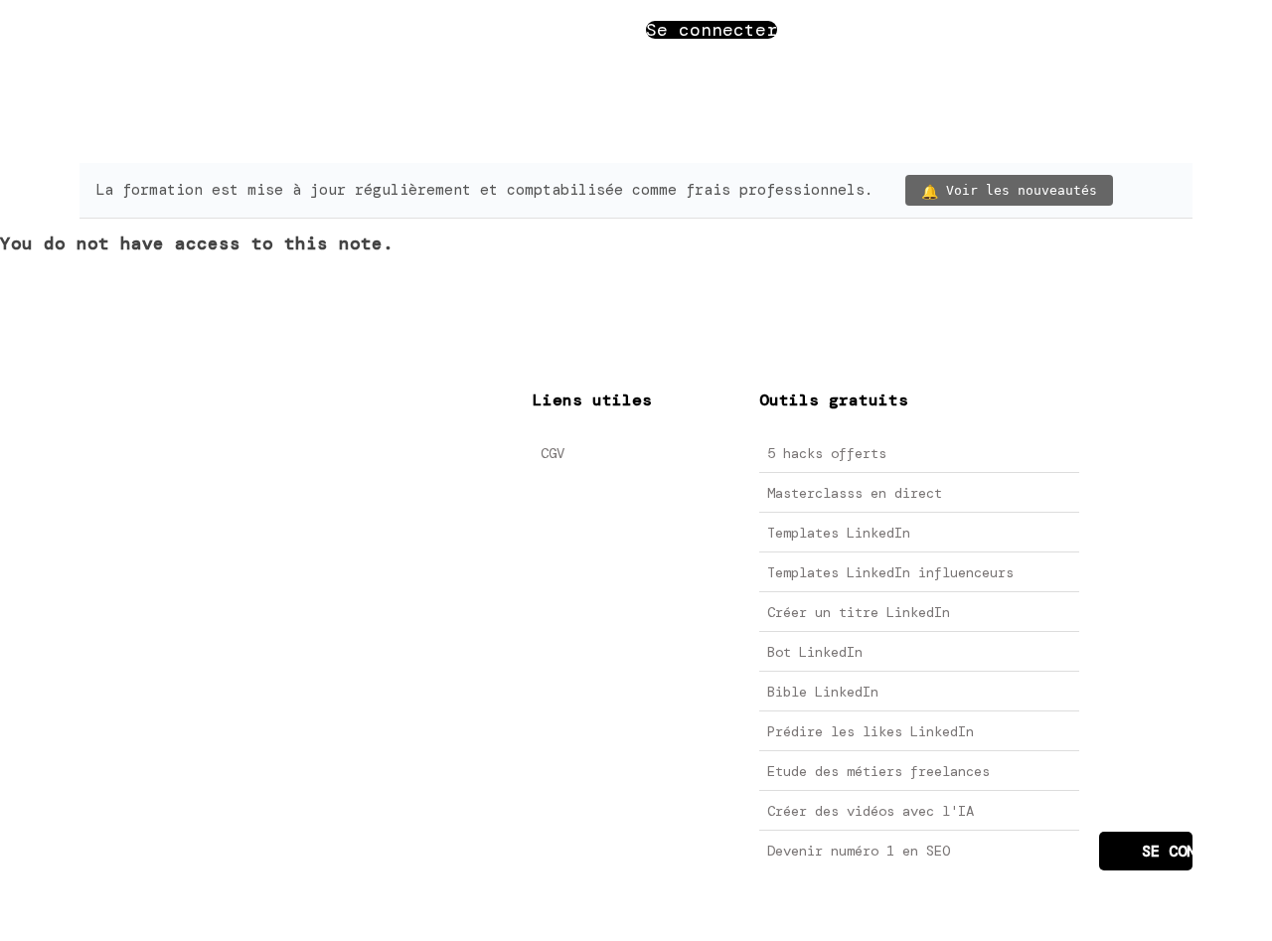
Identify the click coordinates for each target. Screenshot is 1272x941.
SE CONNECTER (1167, 852)
